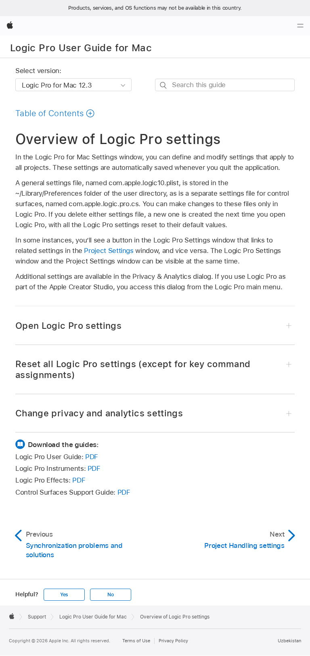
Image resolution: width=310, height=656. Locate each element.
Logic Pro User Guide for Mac (81, 48)
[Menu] (300, 26)
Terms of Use (136, 640)
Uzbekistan (289, 640)
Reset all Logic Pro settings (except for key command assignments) (132, 369)
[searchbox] (225, 85)
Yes (64, 595)
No (110, 595)
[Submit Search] (163, 85)
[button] (55, 113)
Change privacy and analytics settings (99, 413)
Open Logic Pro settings (68, 325)
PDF (91, 457)
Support (37, 617)
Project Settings (108, 251)
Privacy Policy (173, 640)
